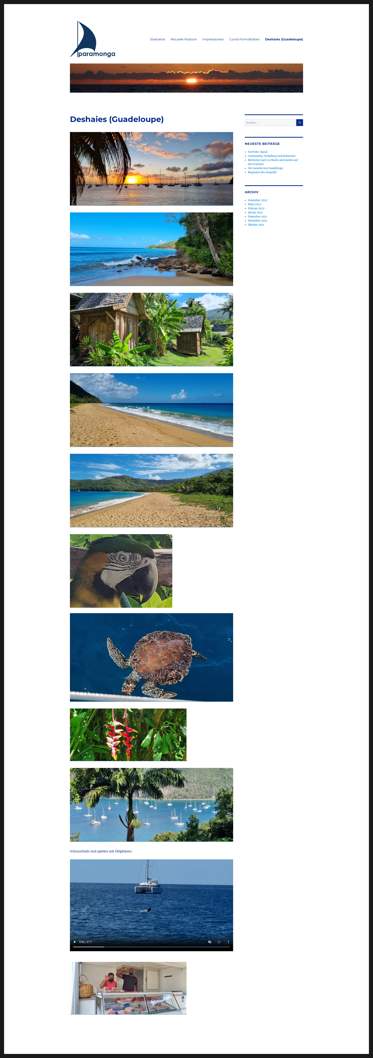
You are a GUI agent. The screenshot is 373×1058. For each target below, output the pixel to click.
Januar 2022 (255, 212)
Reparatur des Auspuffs (262, 172)
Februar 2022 (256, 208)
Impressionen (213, 39)
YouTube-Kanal (257, 152)
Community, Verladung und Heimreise (271, 156)
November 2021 (257, 220)
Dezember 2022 (257, 200)
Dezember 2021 (257, 216)
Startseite (157, 39)
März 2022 (254, 204)
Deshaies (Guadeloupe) (284, 39)
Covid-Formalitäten (244, 39)
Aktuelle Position (184, 39)
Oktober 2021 (256, 224)
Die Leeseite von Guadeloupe (265, 168)
